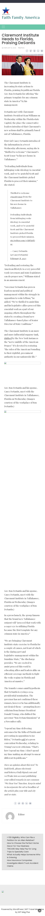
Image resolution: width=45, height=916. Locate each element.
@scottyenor (16, 196)
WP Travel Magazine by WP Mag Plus (29, 910)
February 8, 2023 (10, 48)
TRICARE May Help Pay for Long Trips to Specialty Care (21, 850)
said (23, 739)
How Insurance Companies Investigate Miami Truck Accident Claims (22, 863)
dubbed (8, 338)
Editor (21, 814)
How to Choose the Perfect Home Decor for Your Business (23, 844)
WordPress (18, 909)
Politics (21, 48)
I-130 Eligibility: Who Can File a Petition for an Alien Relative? (21, 839)
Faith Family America (21, 17)
